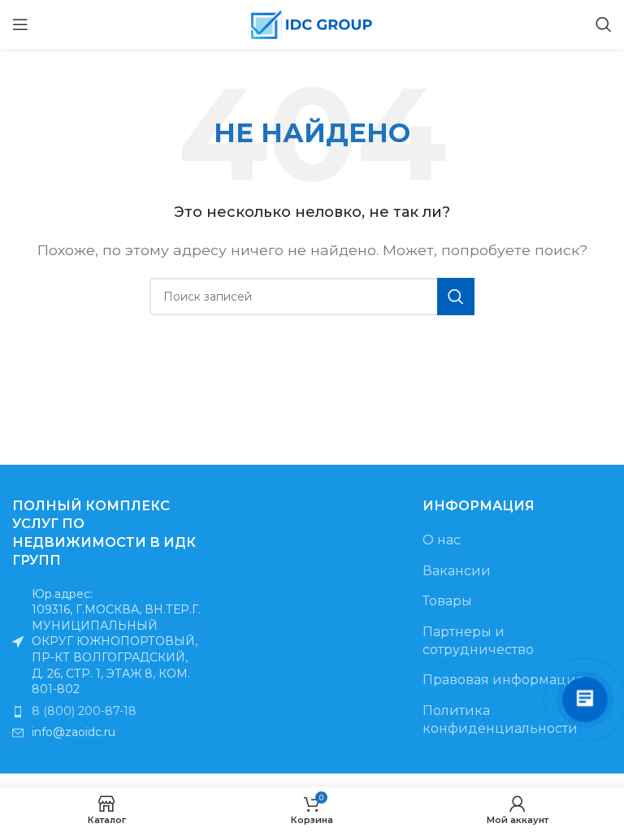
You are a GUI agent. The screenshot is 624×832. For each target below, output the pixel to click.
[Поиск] (603, 24)
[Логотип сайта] (312, 23)
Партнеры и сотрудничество (478, 640)
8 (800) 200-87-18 (84, 711)
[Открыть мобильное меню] (20, 24)
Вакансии (456, 570)
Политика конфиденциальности (500, 719)
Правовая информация (503, 679)
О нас (441, 540)
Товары (447, 601)
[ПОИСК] (455, 296)
